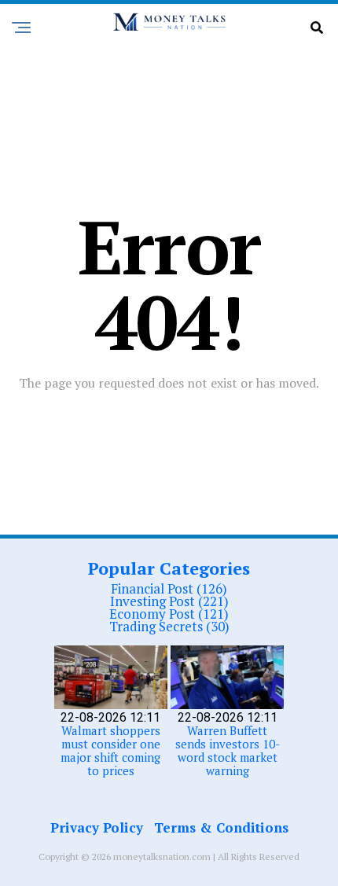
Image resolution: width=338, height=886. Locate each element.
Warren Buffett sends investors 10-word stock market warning (227, 750)
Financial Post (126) (169, 588)
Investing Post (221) (169, 601)
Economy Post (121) (169, 614)
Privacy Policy (96, 827)
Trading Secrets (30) (169, 626)
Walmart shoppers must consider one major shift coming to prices (110, 750)
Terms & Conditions (221, 827)
